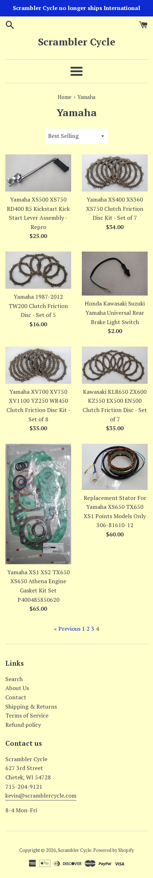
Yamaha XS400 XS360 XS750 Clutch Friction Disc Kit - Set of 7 (114, 208)
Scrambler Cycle (76, 41)
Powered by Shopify (113, 850)
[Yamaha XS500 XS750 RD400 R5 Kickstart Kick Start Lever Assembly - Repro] (38, 173)
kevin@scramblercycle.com (40, 795)
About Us (17, 688)
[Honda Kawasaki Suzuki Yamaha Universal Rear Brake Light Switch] (115, 274)
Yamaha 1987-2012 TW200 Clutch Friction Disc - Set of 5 (38, 306)
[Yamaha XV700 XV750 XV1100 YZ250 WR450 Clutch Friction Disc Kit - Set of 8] (38, 365)
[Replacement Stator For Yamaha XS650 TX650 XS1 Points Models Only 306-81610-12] (115, 467)
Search (14, 679)
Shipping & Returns (31, 706)
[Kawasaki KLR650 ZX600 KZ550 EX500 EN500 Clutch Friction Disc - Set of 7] (115, 365)
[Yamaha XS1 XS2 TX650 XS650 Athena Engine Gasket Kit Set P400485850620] (38, 504)
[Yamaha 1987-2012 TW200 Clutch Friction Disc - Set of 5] (38, 270)
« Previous (67, 629)
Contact (15, 697)
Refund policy (23, 725)
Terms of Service (26, 715)
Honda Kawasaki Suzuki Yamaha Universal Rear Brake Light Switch (115, 312)
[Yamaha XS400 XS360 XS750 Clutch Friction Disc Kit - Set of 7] (115, 173)
